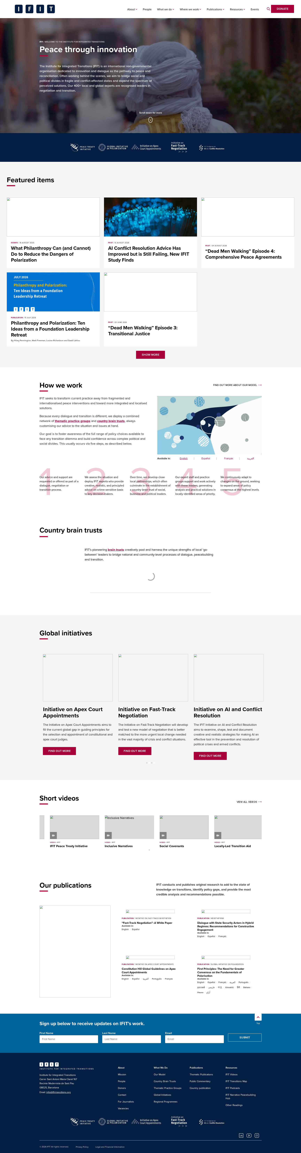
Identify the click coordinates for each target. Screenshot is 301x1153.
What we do (164, 9)
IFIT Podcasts (233, 1088)
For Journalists (126, 1101)
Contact (122, 1094)
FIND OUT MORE (59, 744)
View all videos (247, 801)
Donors (122, 1088)
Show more (150, 355)
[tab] (147, 763)
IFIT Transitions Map (236, 1081)
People (147, 9)
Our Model (159, 1074)
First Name (46, 1033)
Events (255, 9)
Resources (236, 9)
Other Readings (234, 1105)
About (131, 9)
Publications (214, 9)
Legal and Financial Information (110, 1147)
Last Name (109, 1033)
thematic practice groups (72, 421)
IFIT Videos (232, 1074)
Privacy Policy (82, 1147)
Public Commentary (200, 1081)
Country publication (200, 1088)
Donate (282, 9)
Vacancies (123, 1108)
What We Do (161, 1067)
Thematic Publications (201, 1074)
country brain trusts (111, 421)
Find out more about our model (235, 385)
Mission (122, 1074)
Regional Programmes (165, 1101)
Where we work (189, 9)
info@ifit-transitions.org (58, 1092)
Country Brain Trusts (165, 1081)
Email (168, 1033)
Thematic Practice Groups (168, 1088)
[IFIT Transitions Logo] (35, 9)
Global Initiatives (162, 1094)
